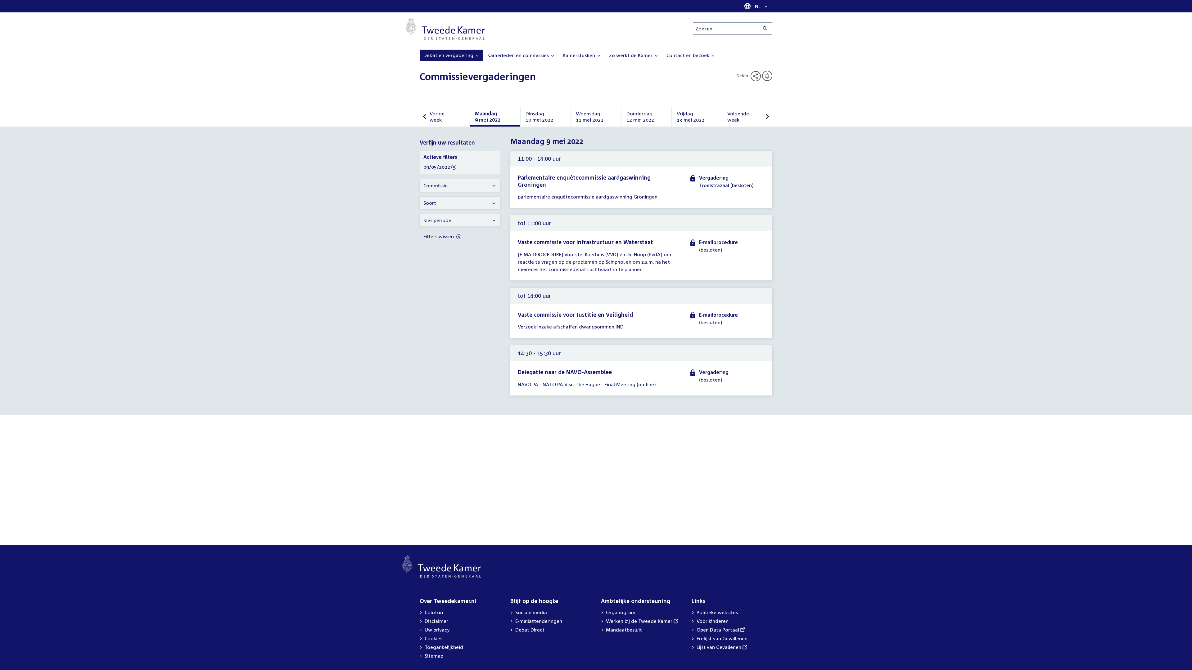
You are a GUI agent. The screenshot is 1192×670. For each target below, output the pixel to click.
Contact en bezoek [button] (688, 55)
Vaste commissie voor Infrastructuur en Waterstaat (585, 242)
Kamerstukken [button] (579, 55)
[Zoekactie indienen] (765, 28)
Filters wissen (439, 236)
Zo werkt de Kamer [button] (631, 55)
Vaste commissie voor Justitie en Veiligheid (575, 314)
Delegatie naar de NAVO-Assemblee (565, 371)
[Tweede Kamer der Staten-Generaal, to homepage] (445, 28)
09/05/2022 (436, 167)
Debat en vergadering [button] (449, 55)
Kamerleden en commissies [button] (518, 55)
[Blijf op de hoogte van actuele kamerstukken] (767, 76)
